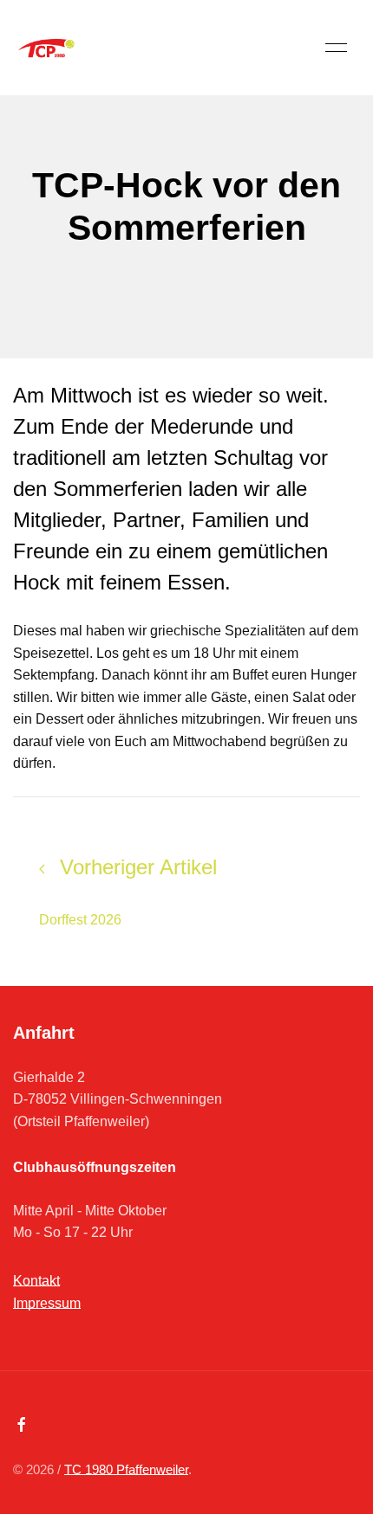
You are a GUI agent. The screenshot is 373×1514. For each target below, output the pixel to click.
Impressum (47, 1303)
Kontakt (36, 1280)
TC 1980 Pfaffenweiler (126, 1469)
